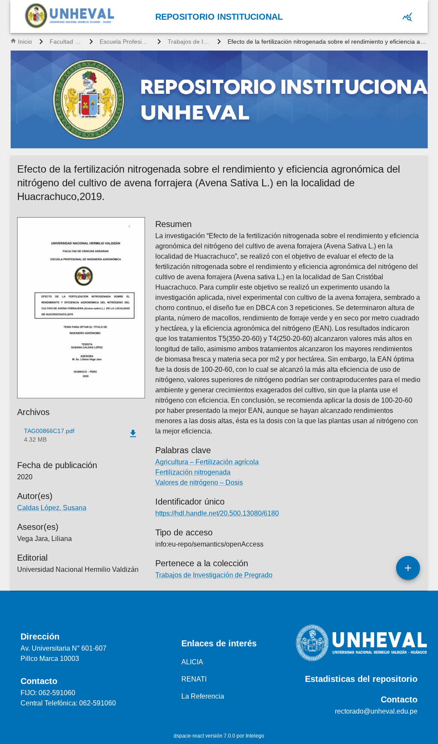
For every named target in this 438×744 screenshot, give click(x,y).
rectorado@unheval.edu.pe (376, 711)
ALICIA (192, 662)
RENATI (194, 679)
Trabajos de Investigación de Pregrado (189, 41)
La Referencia (202, 696)
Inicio (25, 41)
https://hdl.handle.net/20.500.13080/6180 (217, 513)
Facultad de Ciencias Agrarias (66, 41)
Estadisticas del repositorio (361, 679)
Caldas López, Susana (51, 507)
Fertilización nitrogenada (193, 472)
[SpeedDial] (408, 568)
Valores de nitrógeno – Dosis (199, 482)
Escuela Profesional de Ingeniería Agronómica (125, 41)
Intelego (255, 736)
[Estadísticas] (407, 16)
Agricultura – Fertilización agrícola (207, 462)
